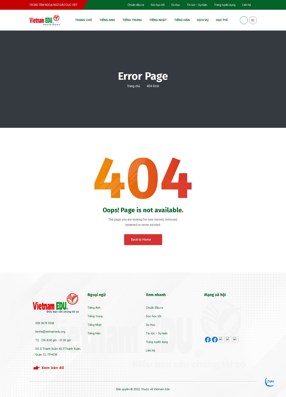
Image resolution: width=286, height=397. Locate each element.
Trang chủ (133, 86)
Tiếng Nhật (94, 325)
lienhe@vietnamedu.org (50, 331)
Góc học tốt (153, 316)
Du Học (150, 325)
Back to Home (141, 239)
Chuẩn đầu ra (154, 307)
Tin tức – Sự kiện (157, 333)
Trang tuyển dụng (157, 342)
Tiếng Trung (95, 316)
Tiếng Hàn (94, 333)
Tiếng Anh (94, 307)
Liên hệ (150, 350)
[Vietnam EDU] (44, 20)
